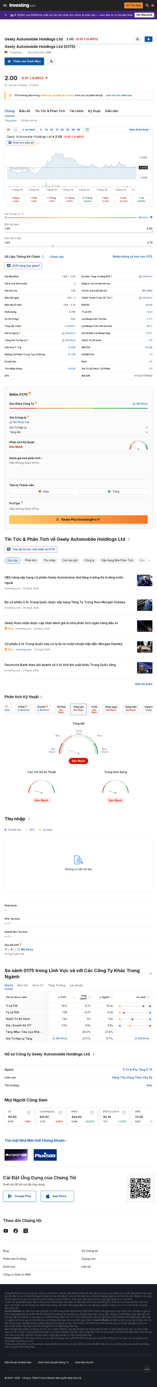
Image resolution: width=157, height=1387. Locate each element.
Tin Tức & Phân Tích (50, 111)
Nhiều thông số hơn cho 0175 (132, 256)
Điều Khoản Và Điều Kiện (18, 1362)
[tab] (24, 709)
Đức (149, 1085)
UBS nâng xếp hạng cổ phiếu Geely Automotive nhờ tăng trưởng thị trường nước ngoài (64, 580)
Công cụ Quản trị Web (17, 1274)
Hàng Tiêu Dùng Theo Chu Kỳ (132, 1077)
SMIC (138, 1111)
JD (9, 1111)
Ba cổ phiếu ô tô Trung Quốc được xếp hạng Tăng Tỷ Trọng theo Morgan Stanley (65, 602)
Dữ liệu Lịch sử (29, 120)
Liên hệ (86, 1266)
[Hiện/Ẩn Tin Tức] (87, 130)
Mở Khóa (143, 217)
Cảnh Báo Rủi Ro (84, 1362)
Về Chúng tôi (90, 1250)
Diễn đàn (111, 111)
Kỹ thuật (94, 111)
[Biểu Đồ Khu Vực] (16, 130)
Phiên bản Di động (14, 1258)
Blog (6, 1250)
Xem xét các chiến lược (119, 95)
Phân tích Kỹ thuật (22, 696)
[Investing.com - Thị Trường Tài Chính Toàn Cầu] (22, 5)
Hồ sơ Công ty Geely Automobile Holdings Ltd (47, 1054)
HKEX (74, 1111)
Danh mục (9, 1266)
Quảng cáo (89, 1258)
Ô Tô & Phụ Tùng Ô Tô (137, 1069)
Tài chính (76, 111)
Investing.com (24, 649)
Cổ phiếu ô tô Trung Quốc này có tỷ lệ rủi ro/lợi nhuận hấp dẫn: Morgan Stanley (63, 644)
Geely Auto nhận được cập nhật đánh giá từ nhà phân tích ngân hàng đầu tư (61, 623)
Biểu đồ (24, 111)
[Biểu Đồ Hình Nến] (8, 130)
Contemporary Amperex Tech (56, 1111)
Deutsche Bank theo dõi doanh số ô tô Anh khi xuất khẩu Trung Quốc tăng (60, 665)
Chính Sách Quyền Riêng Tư (53, 1362)
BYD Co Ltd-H (111, 1111)
